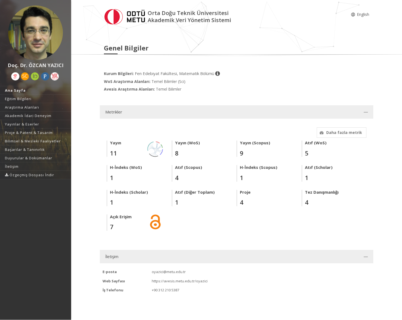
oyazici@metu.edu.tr (169, 271)
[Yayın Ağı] (155, 148)
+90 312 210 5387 (165, 290)
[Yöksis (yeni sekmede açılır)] (55, 76)
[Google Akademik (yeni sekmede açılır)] (15, 76)
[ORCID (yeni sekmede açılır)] (35, 76)
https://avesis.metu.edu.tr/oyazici (180, 281)
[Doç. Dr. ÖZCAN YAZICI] (35, 32)
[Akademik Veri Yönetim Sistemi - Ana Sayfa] (126, 16)
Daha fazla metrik (344, 132)
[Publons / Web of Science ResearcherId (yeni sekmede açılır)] (45, 76)
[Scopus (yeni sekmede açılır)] (25, 76)
